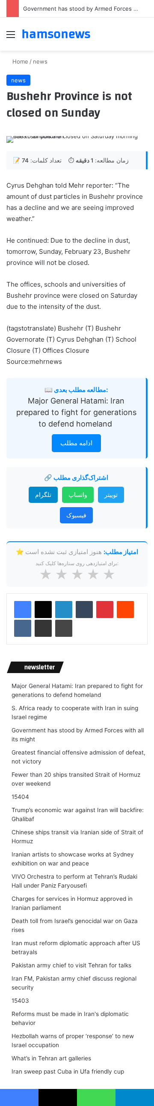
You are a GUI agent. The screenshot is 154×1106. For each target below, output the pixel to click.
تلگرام (43, 494)
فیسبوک (76, 515)
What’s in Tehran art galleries (51, 1058)
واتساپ (77, 494)
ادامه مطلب (76, 443)
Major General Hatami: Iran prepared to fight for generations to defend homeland (76, 412)
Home (19, 61)
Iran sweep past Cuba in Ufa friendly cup (68, 1071)
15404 (20, 796)
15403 (20, 1000)
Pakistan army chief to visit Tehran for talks (71, 965)
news (40, 61)
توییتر (111, 494)
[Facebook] (22, 609)
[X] (43, 609)
